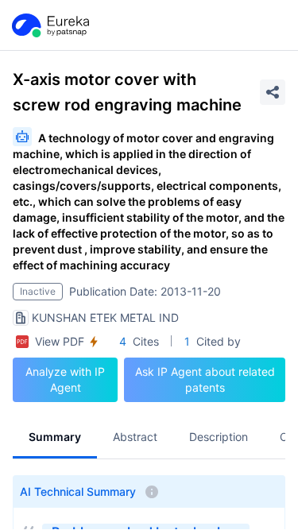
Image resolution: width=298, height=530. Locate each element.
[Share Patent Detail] (272, 92)
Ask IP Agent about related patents (205, 379)
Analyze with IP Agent (65, 379)
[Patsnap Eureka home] (49, 25)
